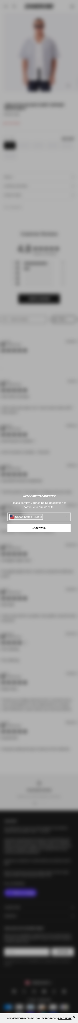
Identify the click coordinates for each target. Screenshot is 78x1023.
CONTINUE (39, 528)
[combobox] (26, 517)
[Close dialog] (74, 1017)
